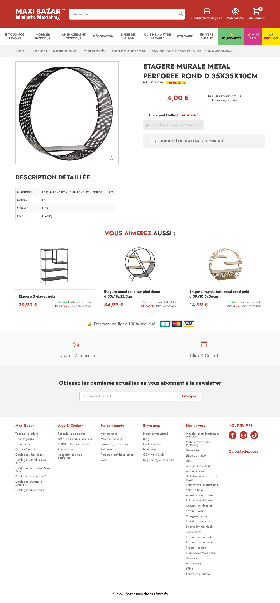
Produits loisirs (195, 511)
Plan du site (65, 449)
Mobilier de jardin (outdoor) (198, 444)
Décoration (39, 51)
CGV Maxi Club (153, 455)
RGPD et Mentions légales (74, 444)
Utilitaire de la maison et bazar (201, 478)
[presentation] (14, 276)
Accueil (21, 51)
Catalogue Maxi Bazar (29, 455)
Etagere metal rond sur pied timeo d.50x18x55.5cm (132, 294)
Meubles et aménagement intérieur (202, 435)
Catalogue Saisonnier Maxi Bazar (32, 470)
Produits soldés (196, 548)
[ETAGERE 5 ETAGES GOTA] (55, 266)
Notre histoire (24, 444)
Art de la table (195, 471)
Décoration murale (65, 51)
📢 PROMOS (271, 36)
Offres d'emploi (25, 449)
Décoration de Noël (199, 527)
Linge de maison (196, 456)
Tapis (189, 461)
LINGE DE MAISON (128, 36)
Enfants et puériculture (200, 501)
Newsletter (150, 449)
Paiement (106, 449)
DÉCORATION (103, 36)
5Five (189, 569)
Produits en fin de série (201, 542)
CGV (104, 460)
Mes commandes (111, 439)
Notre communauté (155, 434)
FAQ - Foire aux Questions (75, 439)
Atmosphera (193, 563)
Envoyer (189, 396)
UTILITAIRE (185, 36)
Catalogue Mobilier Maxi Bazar (31, 461)
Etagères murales (95, 51)
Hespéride (193, 558)
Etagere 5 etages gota (37, 296)
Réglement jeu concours (158, 460)
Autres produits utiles (199, 495)
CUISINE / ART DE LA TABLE (157, 36)
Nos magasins (24, 439)
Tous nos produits (26, 434)
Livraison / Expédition (115, 444)
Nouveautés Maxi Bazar (201, 553)
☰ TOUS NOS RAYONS (15, 36)
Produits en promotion (200, 537)
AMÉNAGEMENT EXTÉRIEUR (74, 36)
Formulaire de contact (72, 434)
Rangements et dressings (202, 485)
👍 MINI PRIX (253, 36)
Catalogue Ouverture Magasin (28, 483)
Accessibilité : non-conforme (70, 456)
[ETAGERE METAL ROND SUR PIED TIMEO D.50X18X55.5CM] (140, 264)
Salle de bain (194, 490)
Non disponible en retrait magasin (176, 125)
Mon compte (109, 434)
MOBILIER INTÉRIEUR (43, 36)
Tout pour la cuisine (198, 466)
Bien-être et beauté (198, 522)
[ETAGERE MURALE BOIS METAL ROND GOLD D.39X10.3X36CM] (225, 264)
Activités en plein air (199, 506)
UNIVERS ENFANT (206, 36)
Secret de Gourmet (198, 574)
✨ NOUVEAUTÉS (231, 36)
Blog (146, 439)
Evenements (193, 532)
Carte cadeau (152, 444)
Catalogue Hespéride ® (30, 477)
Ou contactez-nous (243, 451)
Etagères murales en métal (129, 51)
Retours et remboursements (118, 455)
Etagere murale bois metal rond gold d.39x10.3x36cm (219, 294)
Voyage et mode (196, 516)
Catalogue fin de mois (29, 490)
